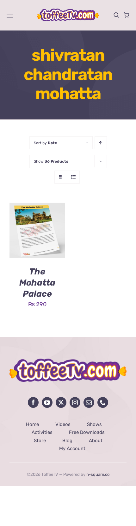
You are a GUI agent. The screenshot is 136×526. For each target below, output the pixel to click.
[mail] (88, 402)
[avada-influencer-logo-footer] (68, 361)
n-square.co (97, 474)
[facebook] (33, 402)
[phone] (102, 402)
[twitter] (61, 402)
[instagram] (75, 402)
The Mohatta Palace (37, 282)
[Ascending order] (101, 142)
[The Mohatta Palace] (37, 207)
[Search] (116, 15)
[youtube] (47, 402)
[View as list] (73, 177)
